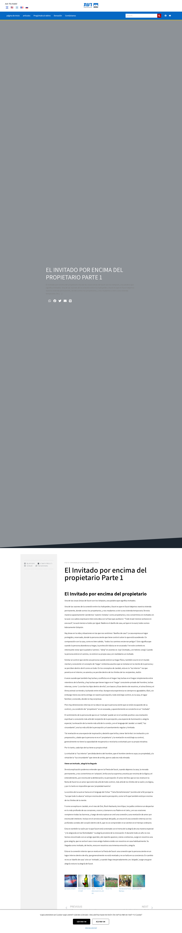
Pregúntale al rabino (42, 15)
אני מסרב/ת (100, 921)
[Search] (159, 16)
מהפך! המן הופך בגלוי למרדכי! (84, 890)
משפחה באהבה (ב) (70, 889)
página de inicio (13, 15)
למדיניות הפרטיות (91, 928)
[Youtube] (170, 16)
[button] (49, 301)
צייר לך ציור (108, 889)
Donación (58, 15)
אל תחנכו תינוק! (137, 889)
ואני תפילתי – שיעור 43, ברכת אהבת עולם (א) (98, 891)
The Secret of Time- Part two (125, 890)
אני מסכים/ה (81, 921)
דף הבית (67, 563)
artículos (26, 15)
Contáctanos (70, 15)
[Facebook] (165, 16)
